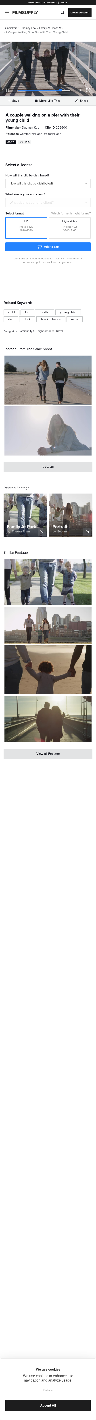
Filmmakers (10, 28)
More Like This (49, 101)
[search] (62, 12)
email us (78, 258)
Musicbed (34, 2)
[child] (11, 312)
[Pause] (7, 90)
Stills (64, 2)
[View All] (48, 467)
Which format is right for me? (71, 213)
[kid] (27, 312)
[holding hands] (51, 319)
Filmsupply (50, 2)
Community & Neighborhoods (36, 331)
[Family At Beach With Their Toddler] (48, 430)
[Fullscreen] (88, 90)
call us (65, 258)
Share (84, 101)
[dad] (11, 319)
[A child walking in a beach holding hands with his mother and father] (48, 669)
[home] (28, 12)
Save (15, 101)
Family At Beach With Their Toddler (51, 28)
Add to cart (51, 247)
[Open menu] (7, 12)
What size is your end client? (32, 202)
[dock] (27, 319)
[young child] (68, 312)
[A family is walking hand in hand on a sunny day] (48, 582)
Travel (59, 331)
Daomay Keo (28, 28)
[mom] (74, 319)
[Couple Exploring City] (48, 719)
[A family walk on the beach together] (48, 380)
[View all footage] (48, 754)
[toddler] (44, 312)
